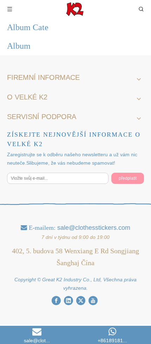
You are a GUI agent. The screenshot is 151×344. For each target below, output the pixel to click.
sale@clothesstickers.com (93, 227)
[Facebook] (56, 300)
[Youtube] (93, 300)
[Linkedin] (68, 300)
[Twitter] (80, 300)
